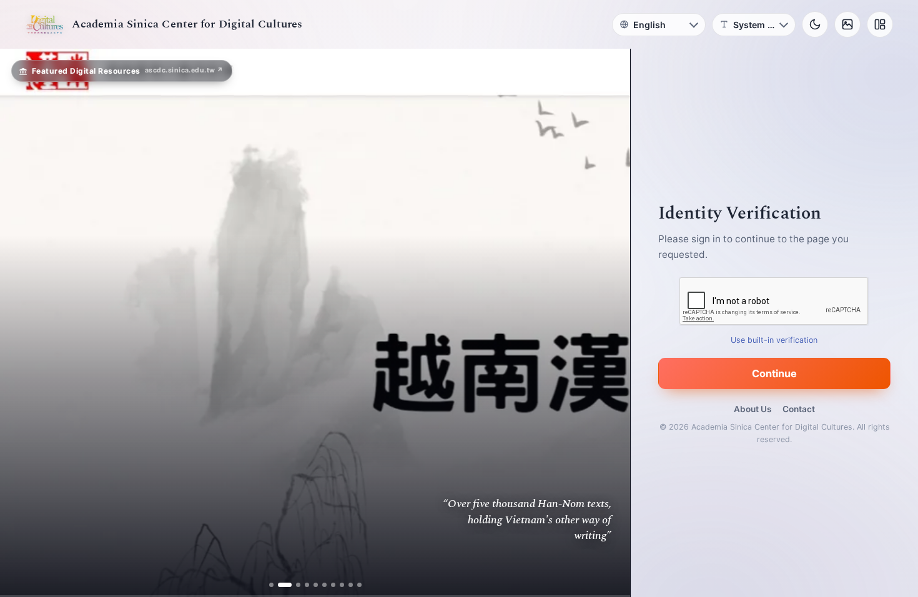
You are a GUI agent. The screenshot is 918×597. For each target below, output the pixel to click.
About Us (752, 409)
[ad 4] (307, 585)
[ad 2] (280, 585)
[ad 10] (359, 585)
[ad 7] (333, 585)
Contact (798, 409)
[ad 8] (342, 585)
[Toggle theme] (815, 24)
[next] (607, 323)
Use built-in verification (774, 340)
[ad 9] (350, 585)
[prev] (22, 323)
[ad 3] (293, 585)
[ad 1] (271, 585)
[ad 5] (315, 585)
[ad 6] (324, 585)
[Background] (847, 24)
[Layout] (880, 24)
